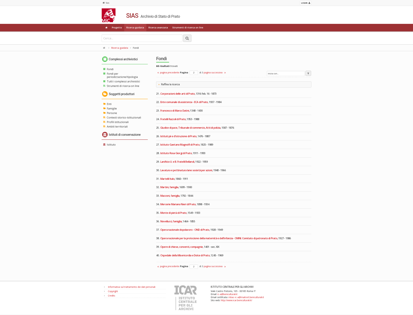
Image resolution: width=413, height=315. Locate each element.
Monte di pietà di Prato (173, 213)
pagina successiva (213, 72)
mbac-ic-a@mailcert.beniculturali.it (246, 297)
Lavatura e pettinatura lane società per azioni (186, 170)
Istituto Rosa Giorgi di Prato (176, 153)
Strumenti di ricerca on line (187, 27)
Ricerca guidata (135, 27)
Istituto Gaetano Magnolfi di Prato (180, 144)
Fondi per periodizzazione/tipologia (122, 75)
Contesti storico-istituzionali (124, 117)
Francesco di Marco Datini (174, 110)
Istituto (111, 144)
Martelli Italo (167, 179)
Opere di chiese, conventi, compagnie (181, 247)
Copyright (112, 291)
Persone (112, 113)
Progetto (117, 27)
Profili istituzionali (118, 122)
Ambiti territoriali (117, 126)
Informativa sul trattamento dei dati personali (131, 286)
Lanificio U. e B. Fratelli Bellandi (177, 161)
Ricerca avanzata (158, 27)
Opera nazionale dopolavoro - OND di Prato (184, 229)
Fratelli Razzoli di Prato (173, 119)
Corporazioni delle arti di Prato (177, 93)
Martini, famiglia (169, 187)
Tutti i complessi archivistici (123, 81)
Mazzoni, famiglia (169, 195)
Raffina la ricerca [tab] (170, 84)
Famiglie (112, 108)
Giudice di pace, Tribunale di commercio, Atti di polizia (190, 127)
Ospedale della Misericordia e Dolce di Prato (185, 255)
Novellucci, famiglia (171, 221)
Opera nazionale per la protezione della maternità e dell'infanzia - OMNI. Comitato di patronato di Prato (218, 238)
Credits (111, 295)
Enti (109, 104)
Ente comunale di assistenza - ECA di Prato (184, 102)
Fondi (110, 69)
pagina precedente (169, 72)
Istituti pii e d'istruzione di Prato (178, 136)
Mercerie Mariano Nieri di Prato (178, 204)
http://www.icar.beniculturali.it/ (236, 300)
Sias (107, 2)
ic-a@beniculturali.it (227, 294)
